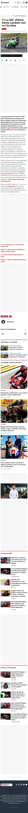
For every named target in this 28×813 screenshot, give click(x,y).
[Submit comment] (25, 334)
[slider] (12, 497)
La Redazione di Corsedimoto (14, 789)
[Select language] (19, 2)
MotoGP (13, 565)
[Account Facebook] (19, 785)
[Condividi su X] (10, 60)
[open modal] (26, 3)
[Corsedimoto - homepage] (6, 2)
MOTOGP (6, 7)
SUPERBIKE (15, 7)
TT (23, 157)
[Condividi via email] (24, 60)
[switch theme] (24, 2)
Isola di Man (13, 129)
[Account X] (16, 785)
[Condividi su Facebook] (6, 60)
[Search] (15, 3)
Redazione (7, 31)
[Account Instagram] (21, 785)
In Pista (4, 28)
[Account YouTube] (26, 785)
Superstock (11, 186)
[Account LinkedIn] (24, 785)
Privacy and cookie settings (14, 777)
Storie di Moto (15, 576)
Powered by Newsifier (14, 807)
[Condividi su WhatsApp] (2, 60)
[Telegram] (15, 60)
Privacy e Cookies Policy (14, 792)
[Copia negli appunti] (19, 60)
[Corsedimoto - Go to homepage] (6, 785)
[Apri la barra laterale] (1, 7)
